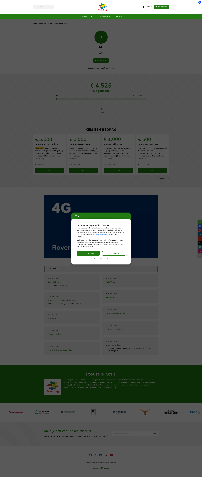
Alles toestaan (88, 253)
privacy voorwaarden (103, 234)
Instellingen (113, 253)
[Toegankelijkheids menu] (199, 2)
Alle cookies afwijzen (101, 258)
